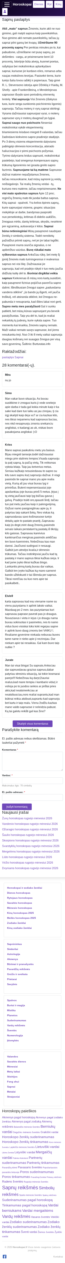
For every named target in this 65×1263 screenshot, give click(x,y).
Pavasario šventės (30, 1167)
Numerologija (15, 1035)
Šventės (12, 1030)
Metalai (11, 1091)
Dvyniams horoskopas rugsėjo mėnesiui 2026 (30, 868)
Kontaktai (58, 1256)
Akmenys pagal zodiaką (26, 1121)
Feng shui (13, 1081)
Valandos (12, 1056)
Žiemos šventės (46, 1232)
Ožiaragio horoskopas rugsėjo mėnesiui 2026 (30, 829)
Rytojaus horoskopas (20, 897)
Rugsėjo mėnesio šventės (36, 1182)
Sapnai (19, 357)
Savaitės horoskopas (19, 902)
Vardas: (7, 775)
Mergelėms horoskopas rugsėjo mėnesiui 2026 (31, 851)
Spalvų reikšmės (49, 1195)
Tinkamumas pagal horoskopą (24, 1205)
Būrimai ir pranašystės (20, 964)
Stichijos (12, 1076)
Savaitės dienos (16, 1061)
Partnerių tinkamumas (43, 1163)
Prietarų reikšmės (54, 1177)
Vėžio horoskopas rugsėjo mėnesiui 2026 (27, 862)
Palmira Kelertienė (20, 1158)
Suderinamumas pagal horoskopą (27, 1200)
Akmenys (12, 959)
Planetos (12, 1015)
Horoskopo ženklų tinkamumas (25, 1142)
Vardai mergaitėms (37, 1210)
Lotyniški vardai (25, 1152)
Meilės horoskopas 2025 (21, 918)
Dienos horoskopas (18, 892)
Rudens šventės (12, 1181)
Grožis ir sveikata (17, 974)
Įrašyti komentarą (16, 806)
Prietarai (12, 979)
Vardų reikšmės (16, 1025)
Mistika (11, 1010)
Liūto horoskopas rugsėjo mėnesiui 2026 (27, 857)
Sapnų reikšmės (20, 1187)
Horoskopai (22, 4)
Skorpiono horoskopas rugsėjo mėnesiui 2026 (30, 840)
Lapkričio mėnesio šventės (22, 1147)
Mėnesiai (12, 1066)
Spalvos (12, 1000)
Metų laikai (13, 1071)
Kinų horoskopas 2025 (20, 913)
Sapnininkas (14, 944)
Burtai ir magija (16, 1005)
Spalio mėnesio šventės (30, 1195)
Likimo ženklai (8, 1153)
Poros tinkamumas (16, 1177)
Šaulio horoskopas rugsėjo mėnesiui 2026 (28, 834)
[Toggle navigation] (7, 4)
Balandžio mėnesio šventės (27, 1127)
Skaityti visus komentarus (32, 723)
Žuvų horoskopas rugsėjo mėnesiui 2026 (27, 818)
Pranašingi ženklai (38, 1177)
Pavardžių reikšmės (18, 969)
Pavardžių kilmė (9, 1167)
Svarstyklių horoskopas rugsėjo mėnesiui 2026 (30, 846)
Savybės (12, 984)
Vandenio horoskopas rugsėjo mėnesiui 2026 (30, 823)
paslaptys (8, 357)
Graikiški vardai (49, 1132)
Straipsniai (13, 1096)
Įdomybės (13, 1040)
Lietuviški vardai (47, 1147)
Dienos (38, 4)
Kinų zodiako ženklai (19, 928)
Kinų (58, 4)
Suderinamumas (16, 1020)
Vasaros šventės (40, 1217)
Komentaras (10, 749)
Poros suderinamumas (37, 1172)
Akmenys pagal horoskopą (18, 1117)
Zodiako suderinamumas (28, 1222)
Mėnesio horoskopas (19, 907)
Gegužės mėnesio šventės (26, 1132)
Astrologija (13, 954)
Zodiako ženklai (16, 923)
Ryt (49, 4)
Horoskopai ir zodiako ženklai (24, 887)
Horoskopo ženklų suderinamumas (28, 1137)
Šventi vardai (29, 1231)
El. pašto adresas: (13, 792)
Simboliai (12, 949)
